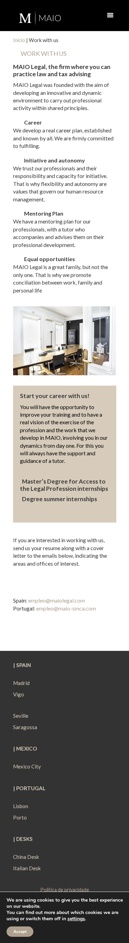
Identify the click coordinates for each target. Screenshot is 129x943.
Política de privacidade (64, 890)
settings (76, 919)
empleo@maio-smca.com (66, 608)
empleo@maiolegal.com (56, 600)
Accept (19, 931)
